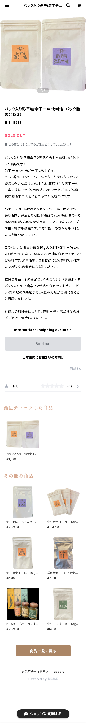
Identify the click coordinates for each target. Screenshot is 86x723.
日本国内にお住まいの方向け (43, 357)
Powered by (38, 679)
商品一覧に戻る (43, 651)
